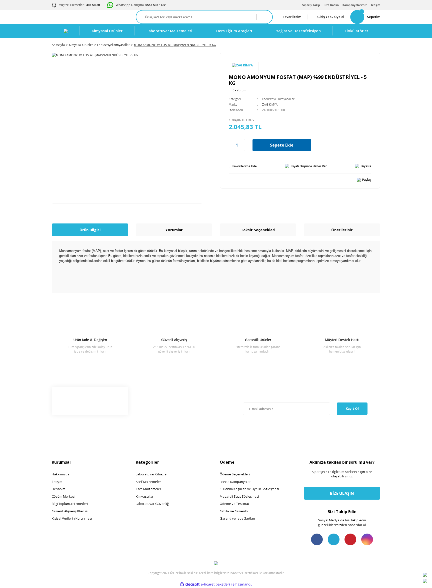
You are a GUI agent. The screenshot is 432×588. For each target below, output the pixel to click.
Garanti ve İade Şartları (237, 518)
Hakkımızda (61, 474)
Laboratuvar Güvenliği (153, 503)
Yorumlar (174, 229)
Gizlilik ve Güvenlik (234, 511)
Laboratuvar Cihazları (152, 474)
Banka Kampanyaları (236, 481)
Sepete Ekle (282, 145)
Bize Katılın (331, 5)
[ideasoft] (190, 584)
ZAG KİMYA (270, 104)
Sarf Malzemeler (148, 481)
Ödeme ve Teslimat (234, 503)
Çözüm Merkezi (63, 496)
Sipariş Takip (311, 5)
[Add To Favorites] (243, 166)
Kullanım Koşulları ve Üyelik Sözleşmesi (249, 489)
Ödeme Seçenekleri (235, 474)
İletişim (375, 5)
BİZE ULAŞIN (342, 493)
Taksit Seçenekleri (258, 229)
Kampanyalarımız (354, 5)
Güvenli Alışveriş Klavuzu (71, 511)
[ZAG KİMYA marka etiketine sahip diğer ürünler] (244, 68)
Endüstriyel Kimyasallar (278, 99)
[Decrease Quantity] (231, 145)
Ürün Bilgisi (90, 229)
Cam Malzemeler (148, 489)
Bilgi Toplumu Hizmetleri (70, 503)
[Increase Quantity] (242, 145)
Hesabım (58, 489)
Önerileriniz (342, 229)
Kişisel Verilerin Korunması (72, 518)
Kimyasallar (145, 496)
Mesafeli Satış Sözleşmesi (239, 496)
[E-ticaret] (215, 584)
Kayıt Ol (352, 408)
